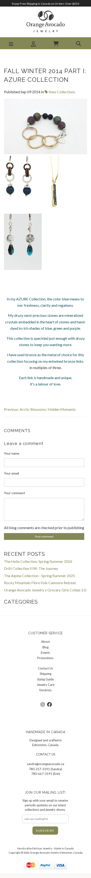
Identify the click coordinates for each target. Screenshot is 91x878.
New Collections (61, 92)
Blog (45, 647)
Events (45, 652)
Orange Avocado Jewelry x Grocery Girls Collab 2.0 (45, 590)
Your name (11, 453)
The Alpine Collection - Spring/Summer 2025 (39, 575)
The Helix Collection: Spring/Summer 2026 (38, 561)
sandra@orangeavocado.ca (45, 764)
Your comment (14, 493)
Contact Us (45, 668)
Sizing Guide (45, 679)
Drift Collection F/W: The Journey (31, 568)
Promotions (45, 658)
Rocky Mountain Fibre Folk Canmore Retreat (40, 582)
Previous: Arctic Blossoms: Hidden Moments (40, 409)
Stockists (45, 690)
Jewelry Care (45, 685)
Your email (11, 473)
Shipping (45, 674)
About (45, 641)
